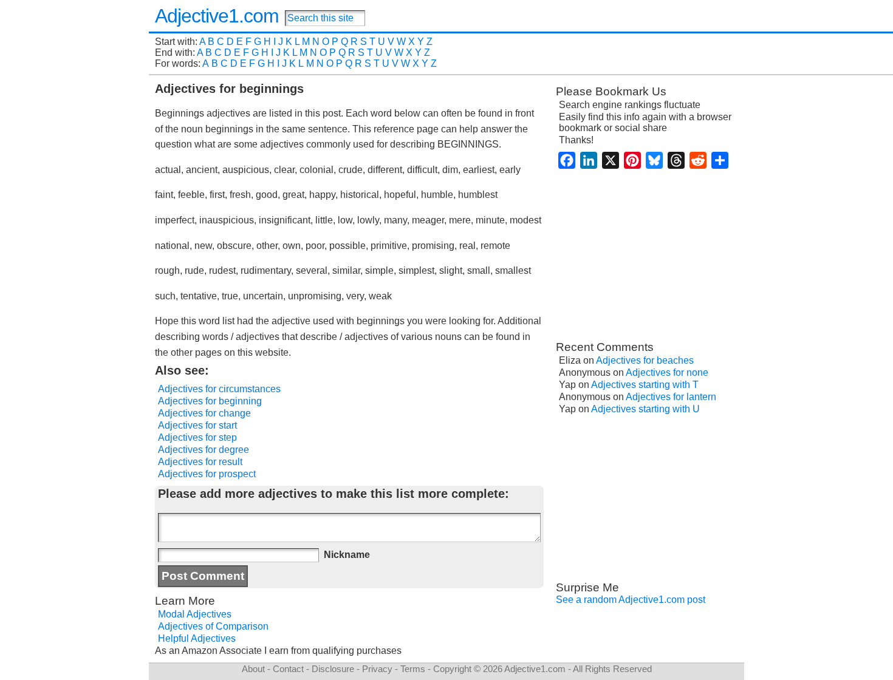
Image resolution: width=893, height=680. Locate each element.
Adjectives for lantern (671, 397)
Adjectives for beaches (645, 360)
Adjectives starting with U (645, 409)
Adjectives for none (667, 372)
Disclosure (333, 669)
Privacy (377, 669)
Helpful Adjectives (197, 638)
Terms (412, 669)
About (253, 669)
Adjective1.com (217, 16)
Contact (288, 669)
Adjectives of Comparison (213, 626)
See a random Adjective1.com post (630, 599)
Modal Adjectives (194, 614)
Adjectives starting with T (645, 384)
